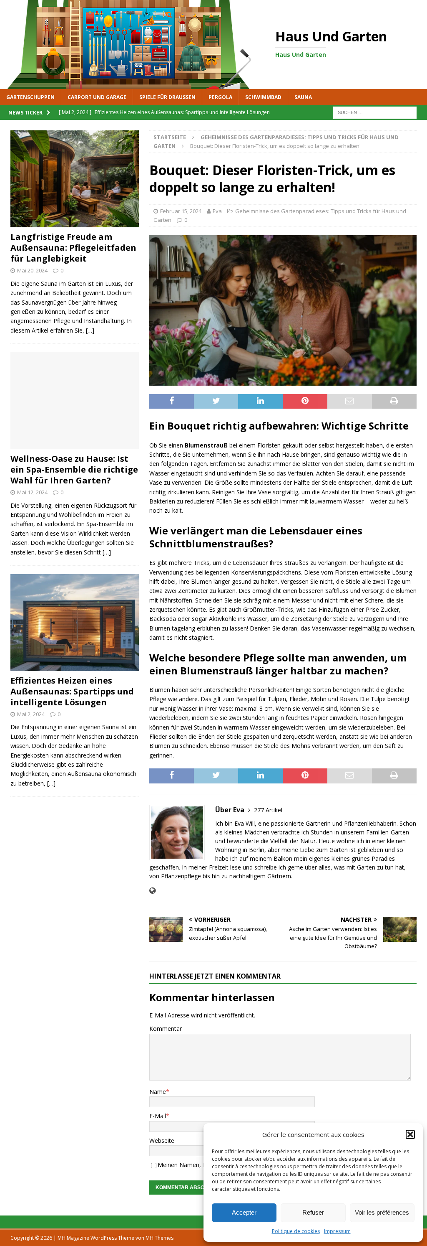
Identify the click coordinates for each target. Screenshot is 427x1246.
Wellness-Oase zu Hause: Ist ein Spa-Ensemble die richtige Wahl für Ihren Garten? (74, 469)
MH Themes (159, 1237)
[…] (90, 330)
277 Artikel (268, 810)
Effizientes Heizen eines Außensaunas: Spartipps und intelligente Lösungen (72, 691)
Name (157, 1092)
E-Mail (157, 1116)
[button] (410, 1134)
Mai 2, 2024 (31, 714)
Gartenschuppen (30, 97)
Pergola (220, 97)
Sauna (303, 97)
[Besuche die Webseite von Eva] (152, 891)
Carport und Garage (97, 97)
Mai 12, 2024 (32, 492)
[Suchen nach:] (375, 112)
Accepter (244, 1212)
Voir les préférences (382, 1212)
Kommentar (165, 1028)
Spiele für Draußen (167, 97)
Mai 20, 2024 (32, 270)
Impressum (337, 1231)
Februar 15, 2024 (180, 211)
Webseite (161, 1140)
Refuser (313, 1212)
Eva (217, 211)
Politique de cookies (296, 1231)
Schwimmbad (263, 97)
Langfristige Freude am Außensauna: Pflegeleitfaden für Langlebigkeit (73, 247)
